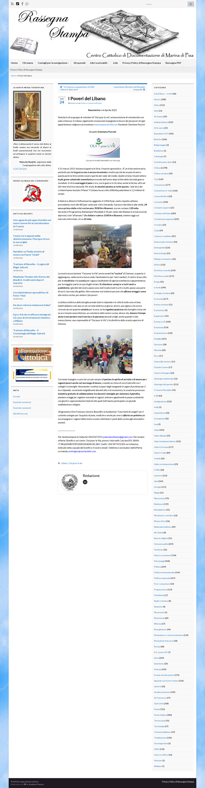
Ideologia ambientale (163, 378)
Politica (157, 566)
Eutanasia (158, 327)
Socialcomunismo (162, 692)
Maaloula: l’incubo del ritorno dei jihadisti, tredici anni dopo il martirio (31, 279)
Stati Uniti (158, 703)
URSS (156, 749)
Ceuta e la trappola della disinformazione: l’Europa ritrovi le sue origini (31, 238)
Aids (156, 110)
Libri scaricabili (98, 62)
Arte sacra (159, 128)
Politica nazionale (162, 578)
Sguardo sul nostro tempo (166, 680)
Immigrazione (160, 401)
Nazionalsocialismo (162, 527)
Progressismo (160, 589)
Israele (157, 458)
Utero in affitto (161, 755)
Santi (156, 658)
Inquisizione (159, 413)
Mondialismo (160, 509)
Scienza (157, 669)
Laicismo (158, 475)
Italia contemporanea (164, 464)
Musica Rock (160, 521)
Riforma (157, 623)
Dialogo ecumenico (163, 259)
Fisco (156, 356)
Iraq (156, 424)
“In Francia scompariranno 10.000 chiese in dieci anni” (77, 88)
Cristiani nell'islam (94, 103)
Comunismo (159, 185)
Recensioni (159, 612)
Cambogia (158, 156)
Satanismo (159, 663)
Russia (157, 646)
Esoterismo (159, 310)
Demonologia (160, 253)
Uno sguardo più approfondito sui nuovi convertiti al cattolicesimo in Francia (32, 223)
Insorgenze (159, 418)
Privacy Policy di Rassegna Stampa (141, 62)
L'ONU (157, 470)
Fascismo (158, 344)
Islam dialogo (160, 435)
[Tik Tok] (17, 3)
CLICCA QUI (20, 168)
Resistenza (159, 618)
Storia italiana (160, 715)
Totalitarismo (160, 737)
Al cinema (158, 116)
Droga (157, 281)
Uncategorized (161, 743)
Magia (157, 492)
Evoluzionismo (160, 333)
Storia (157, 709)
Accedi (16, 396)
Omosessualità (161, 544)
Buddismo (158, 150)
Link (115, 62)
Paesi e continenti (162, 555)
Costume (158, 202)
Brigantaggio (160, 145)
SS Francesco (160, 698)
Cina (156, 179)
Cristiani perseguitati (164, 219)
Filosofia (158, 350)
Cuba (156, 230)
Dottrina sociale (161, 276)
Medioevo (158, 504)
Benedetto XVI (161, 133)
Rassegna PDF (173, 62)
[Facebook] (22, 3)
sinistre (157, 686)
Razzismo (158, 606)
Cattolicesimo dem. (163, 162)
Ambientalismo (161, 122)
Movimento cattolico (163, 515)
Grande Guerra (161, 367)
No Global (158, 532)
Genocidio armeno (162, 361)
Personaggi (159, 561)
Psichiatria (159, 595)
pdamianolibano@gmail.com (117, 436)
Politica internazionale (164, 572)
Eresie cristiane (161, 304)
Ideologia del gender (163, 384)
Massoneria (159, 498)
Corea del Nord (161, 196)
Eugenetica (159, 316)
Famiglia (157, 338)
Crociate (158, 224)
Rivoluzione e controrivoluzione (168, 635)
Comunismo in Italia (163, 190)
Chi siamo (27, 62)
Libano (64, 463)
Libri (156, 481)
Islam (156, 430)
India (156, 407)
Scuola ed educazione (164, 675)
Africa (157, 105)
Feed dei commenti (22, 408)
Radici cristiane (161, 601)
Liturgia (157, 487)
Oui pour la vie (75, 463)
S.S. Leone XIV (161, 652)
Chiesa (83, 103)
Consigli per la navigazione (53, 62)
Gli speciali (79, 62)
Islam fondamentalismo (165, 441)
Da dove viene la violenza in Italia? (32, 305)
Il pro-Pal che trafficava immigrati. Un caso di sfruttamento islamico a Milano (32, 317)
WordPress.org (20, 413)
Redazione (74, 103)
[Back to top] (198, 781)
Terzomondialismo (162, 732)
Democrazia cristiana (163, 242)
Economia (158, 299)
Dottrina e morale (162, 270)
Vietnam (158, 760)
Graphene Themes (36, 784)
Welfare (157, 766)
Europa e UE (159, 321)
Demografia (159, 247)
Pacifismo (158, 549)
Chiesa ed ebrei (161, 173)
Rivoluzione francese (163, 641)
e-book (157, 287)
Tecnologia (159, 726)
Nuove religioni (161, 538)
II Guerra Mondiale (163, 390)
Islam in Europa (161, 447)
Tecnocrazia (159, 720)
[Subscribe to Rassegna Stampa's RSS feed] (12, 3)
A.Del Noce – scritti (163, 93)
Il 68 (156, 395)
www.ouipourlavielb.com (106, 124)
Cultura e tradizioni (163, 236)
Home (14, 62)
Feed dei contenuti (22, 402)
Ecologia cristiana (162, 293)
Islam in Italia (160, 452)
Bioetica (158, 139)
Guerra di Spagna (162, 373)
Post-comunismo (162, 584)
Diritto (157, 264)
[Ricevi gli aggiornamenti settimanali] (27, 3)
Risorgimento (160, 629)
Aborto (157, 99)
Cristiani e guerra (162, 207)
